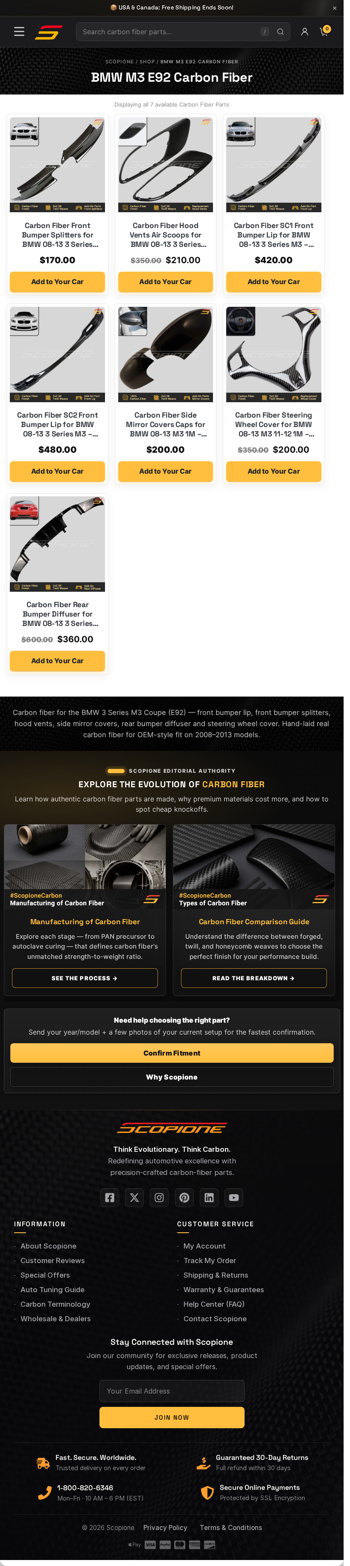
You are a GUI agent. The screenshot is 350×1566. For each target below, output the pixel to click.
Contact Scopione (215, 1318)
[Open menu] (19, 31)
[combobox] (168, 32)
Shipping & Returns (216, 1275)
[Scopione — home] (49, 31)
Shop (147, 62)
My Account (205, 1246)
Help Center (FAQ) (214, 1304)
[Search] (280, 32)
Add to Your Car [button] (57, 281)
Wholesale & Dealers (55, 1318)
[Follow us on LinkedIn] (209, 1197)
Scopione (119, 62)
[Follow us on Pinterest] (184, 1197)
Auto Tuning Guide (52, 1289)
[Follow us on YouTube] (234, 1197)
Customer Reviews (52, 1260)
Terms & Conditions (231, 1528)
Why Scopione (172, 1077)
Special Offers (45, 1275)
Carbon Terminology (55, 1304)
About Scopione (48, 1246)
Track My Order (210, 1260)
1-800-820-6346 (85, 1487)
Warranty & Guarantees (224, 1289)
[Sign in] (305, 32)
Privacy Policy (165, 1528)
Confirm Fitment (172, 1053)
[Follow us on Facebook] (109, 1197)
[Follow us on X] (134, 1197)
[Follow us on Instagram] (159, 1197)
